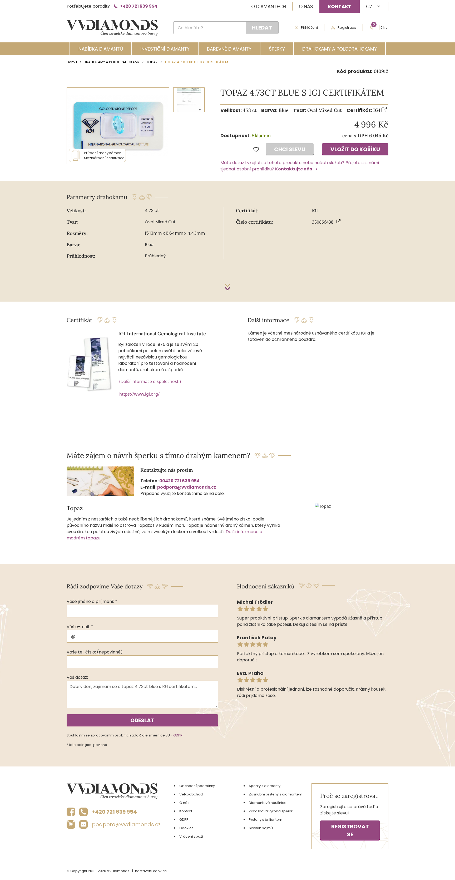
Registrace (347, 27)
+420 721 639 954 (138, 6)
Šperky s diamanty (264, 785)
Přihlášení (309, 27)
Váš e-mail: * (80, 627)
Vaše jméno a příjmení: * (92, 601)
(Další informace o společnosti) (150, 381)
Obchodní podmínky (197, 785)
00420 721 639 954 (179, 481)
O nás (306, 6)
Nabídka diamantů (100, 49)
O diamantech (268, 6)
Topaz (152, 62)
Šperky (277, 49)
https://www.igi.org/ (139, 394)
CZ (369, 6)
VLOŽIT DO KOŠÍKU (355, 149)
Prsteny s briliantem (265, 819)
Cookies (186, 827)
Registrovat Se (350, 830)
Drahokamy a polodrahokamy (339, 49)
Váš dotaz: (77, 677)
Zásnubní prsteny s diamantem (275, 794)
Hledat (262, 27)
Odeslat (142, 720)
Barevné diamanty (229, 49)
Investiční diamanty (165, 49)
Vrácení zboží (191, 836)
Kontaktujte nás (293, 169)
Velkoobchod (191, 794)
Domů (72, 62)
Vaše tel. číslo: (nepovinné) (95, 652)
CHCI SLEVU (289, 149)
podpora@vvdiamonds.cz (186, 487)
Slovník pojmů (261, 827)
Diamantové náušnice (267, 802)
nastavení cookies (151, 870)
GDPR (177, 735)
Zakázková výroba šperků (271, 811)
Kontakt (339, 6)
